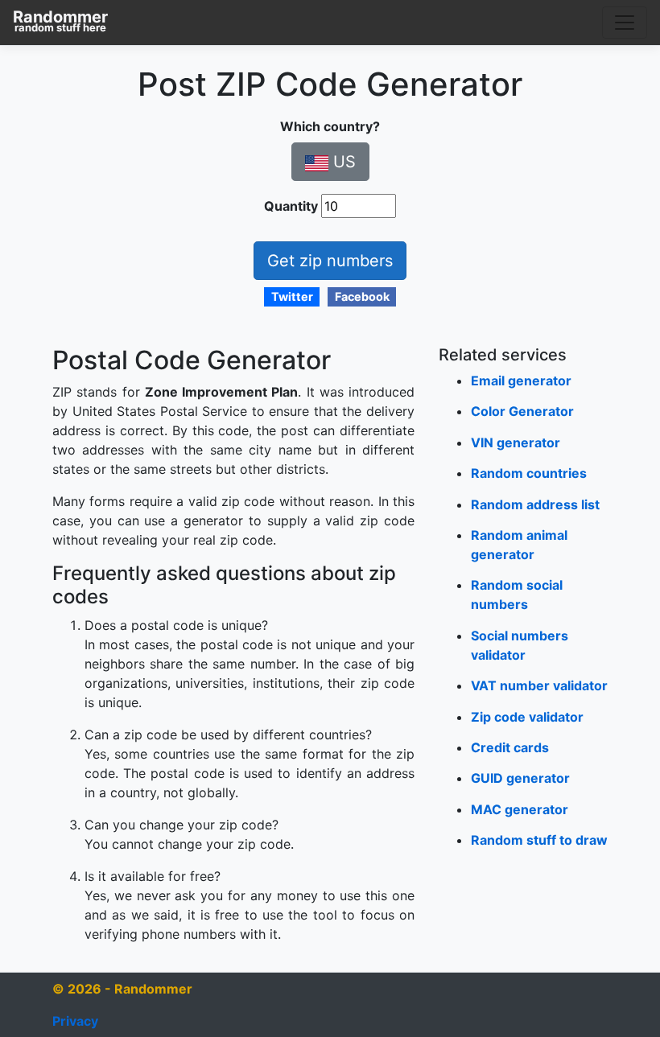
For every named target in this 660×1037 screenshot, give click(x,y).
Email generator (521, 380)
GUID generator (520, 778)
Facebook (362, 296)
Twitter (292, 296)
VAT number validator (539, 685)
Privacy (75, 1021)
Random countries (529, 473)
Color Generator (522, 411)
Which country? (330, 126)
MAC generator (519, 809)
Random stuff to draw (539, 840)
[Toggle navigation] (624, 22)
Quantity (291, 206)
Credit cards (510, 747)
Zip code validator (527, 717)
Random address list (535, 504)
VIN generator (515, 442)
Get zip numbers (330, 260)
